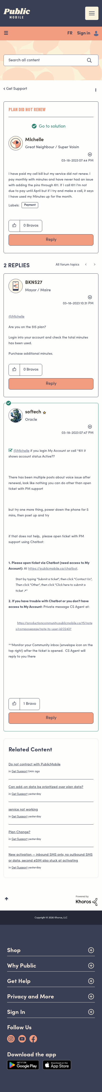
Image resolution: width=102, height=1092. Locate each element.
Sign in (83, 33)
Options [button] (95, 89)
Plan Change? (19, 832)
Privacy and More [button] (30, 996)
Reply (51, 240)
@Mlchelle (16, 317)
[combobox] (51, 60)
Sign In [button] (16, 1012)
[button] (14, 226)
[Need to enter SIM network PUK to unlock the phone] (86, 264)
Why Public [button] (21, 965)
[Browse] (8, 33)
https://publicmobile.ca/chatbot (52, 569)
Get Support (16, 89)
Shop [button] (14, 950)
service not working (23, 809)
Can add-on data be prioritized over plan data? (46, 787)
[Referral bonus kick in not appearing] (94, 264)
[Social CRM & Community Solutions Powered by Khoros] (86, 900)
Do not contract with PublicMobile (34, 764)
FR (69, 33)
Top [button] (6, 899)
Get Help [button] (19, 981)
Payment (30, 205)
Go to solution (52, 126)
